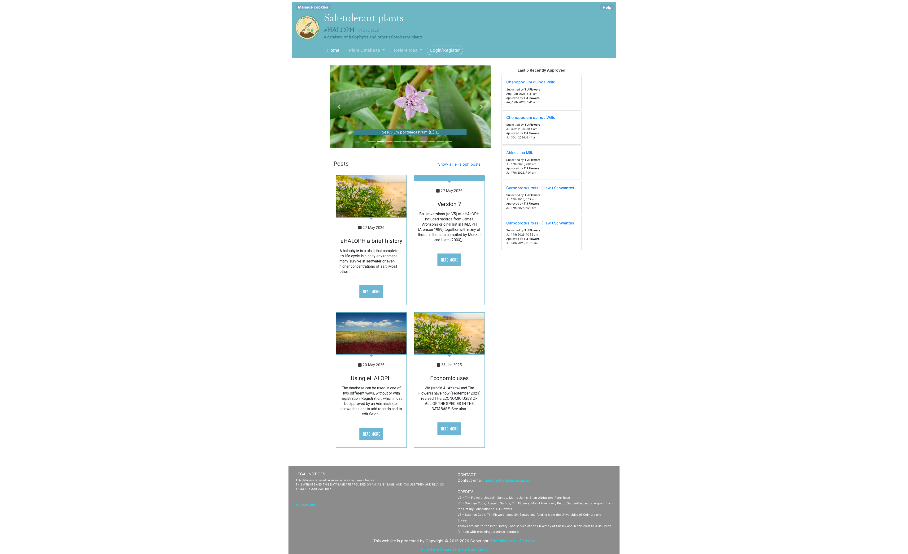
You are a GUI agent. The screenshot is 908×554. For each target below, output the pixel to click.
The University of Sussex (512, 540)
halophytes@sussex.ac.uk (507, 480)
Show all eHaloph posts (459, 164)
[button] (339, 106)
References (406, 50)
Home (333, 50)
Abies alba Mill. (519, 152)
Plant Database (365, 50)
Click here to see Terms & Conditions (454, 549)
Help (607, 7)
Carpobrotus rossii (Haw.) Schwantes (540, 187)
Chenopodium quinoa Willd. (531, 82)
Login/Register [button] (445, 50)
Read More (371, 291)
